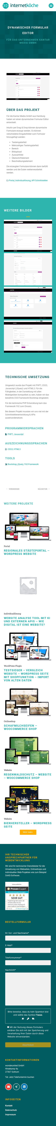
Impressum (10, 1114)
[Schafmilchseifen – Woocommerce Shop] (28, 702)
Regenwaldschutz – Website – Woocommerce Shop (27, 776)
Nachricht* (10, 970)
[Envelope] (8, 1086)
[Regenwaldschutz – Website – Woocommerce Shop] (28, 751)
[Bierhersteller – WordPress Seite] (28, 799)
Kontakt (8, 1105)
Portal (7, 546)
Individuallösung (12, 613)
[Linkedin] (24, 1086)
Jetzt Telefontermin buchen (21, 1077)
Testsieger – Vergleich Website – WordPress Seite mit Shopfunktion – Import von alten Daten (26, 675)
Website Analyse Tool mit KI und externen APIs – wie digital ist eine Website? (27, 621)
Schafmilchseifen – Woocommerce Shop (20, 727)
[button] (51, 5)
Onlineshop (9, 721)
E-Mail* (9, 945)
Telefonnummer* (13, 957)
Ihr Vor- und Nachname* (17, 933)
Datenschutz (11, 1110)
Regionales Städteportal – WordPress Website (26, 552)
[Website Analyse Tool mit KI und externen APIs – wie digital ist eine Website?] (28, 585)
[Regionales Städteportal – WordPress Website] (28, 526)
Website (8, 770)
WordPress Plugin (13, 665)
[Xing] (16, 1086)
